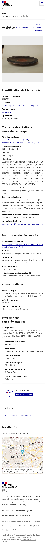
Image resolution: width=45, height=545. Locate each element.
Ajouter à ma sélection (38, 27)
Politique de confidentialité (23, 535)
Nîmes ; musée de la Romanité (16, 415)
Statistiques (26, 526)
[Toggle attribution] (40, 469)
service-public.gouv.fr (24, 510)
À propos (36, 522)
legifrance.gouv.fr (9, 515)
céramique (21, 105)
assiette (5, 112)
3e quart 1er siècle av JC (26, 142)
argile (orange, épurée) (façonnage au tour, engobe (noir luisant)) (22, 245)
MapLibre (7, 470)
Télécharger (23, 27)
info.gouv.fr (6, 510)
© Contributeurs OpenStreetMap (26, 472)
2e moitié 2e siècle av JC (13, 139)
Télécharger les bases (11, 526)
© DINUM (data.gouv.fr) (20, 470)
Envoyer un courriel (24, 394)
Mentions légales (7, 535)
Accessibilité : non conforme (11, 522)
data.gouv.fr (25, 515)
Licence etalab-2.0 (27, 540)
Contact (27, 522)
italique (32, 105)
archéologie (7, 105)
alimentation (7, 223)
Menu (41, 3)
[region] (22, 455)
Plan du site (13, 530)
